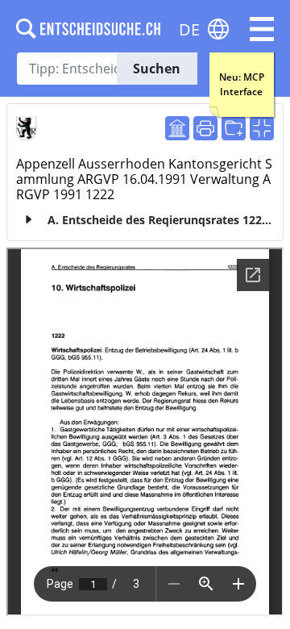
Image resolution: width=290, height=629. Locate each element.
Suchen (156, 68)
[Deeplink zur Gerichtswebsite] (177, 128)
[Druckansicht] (205, 128)
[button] (262, 29)
